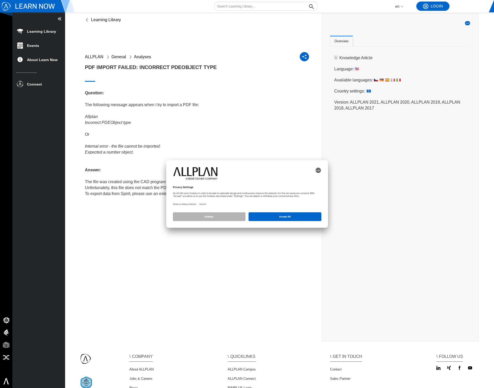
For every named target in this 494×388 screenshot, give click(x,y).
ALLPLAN (94, 57)
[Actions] (467, 23)
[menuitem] (38, 31)
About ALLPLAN (141, 369)
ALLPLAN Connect (242, 379)
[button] (266, 6)
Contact (336, 369)
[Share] (304, 56)
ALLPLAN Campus (242, 369)
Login (437, 6)
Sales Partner (340, 379)
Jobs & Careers (141, 379)
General (118, 57)
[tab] (341, 41)
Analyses (142, 57)
